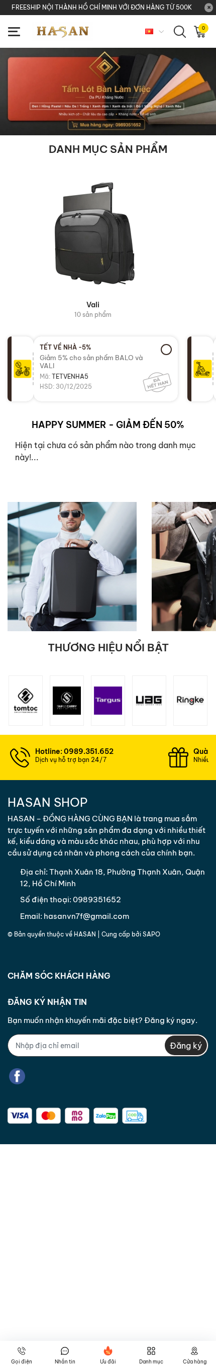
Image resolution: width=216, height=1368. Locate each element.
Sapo (151, 934)
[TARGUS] (108, 701)
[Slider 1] (108, 91)
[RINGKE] (190, 701)
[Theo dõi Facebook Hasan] (17, 1076)
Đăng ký (186, 1046)
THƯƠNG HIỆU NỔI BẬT (108, 647)
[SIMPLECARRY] (67, 701)
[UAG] (149, 701)
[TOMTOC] (26, 701)
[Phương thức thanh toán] (77, 1115)
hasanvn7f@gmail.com (86, 916)
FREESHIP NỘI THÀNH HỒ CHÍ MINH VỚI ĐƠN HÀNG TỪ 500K (102, 7)
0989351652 (97, 899)
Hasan (85, 934)
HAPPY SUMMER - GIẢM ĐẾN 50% (108, 425)
